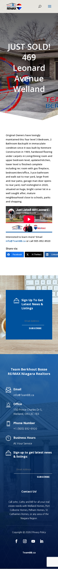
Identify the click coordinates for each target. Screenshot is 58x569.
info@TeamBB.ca (16, 241)
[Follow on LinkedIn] (41, 541)
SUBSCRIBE (35, 328)
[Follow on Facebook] (16, 541)
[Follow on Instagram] (24, 541)
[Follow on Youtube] (33, 541)
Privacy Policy (39, 532)
